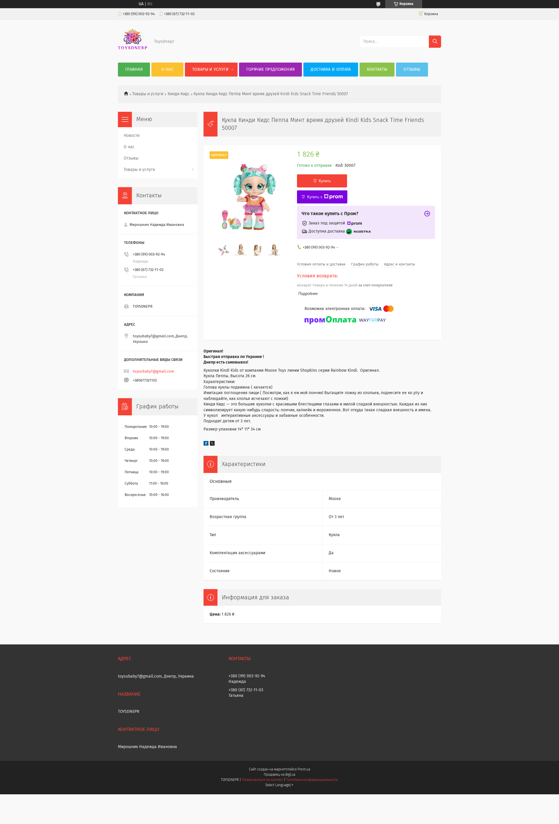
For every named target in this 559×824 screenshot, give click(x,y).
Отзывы (412, 70)
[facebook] (206, 444)
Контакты (377, 70)
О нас (167, 70)
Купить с (315, 197)
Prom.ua (304, 769)
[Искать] (435, 42)
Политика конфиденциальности (312, 780)
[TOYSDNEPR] (132, 51)
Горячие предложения (270, 70)
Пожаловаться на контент (262, 780)
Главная (134, 70)
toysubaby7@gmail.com (153, 371)
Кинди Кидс (179, 94)
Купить (325, 181)
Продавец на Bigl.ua (279, 775)
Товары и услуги (210, 70)
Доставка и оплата (331, 70)
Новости (131, 136)
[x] (212, 444)
